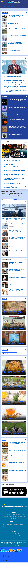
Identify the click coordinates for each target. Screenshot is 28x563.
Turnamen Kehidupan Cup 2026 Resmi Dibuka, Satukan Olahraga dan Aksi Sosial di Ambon (13, 183)
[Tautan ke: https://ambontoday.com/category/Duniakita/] (26, 96)
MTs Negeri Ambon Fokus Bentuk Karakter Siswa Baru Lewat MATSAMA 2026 (15, 91)
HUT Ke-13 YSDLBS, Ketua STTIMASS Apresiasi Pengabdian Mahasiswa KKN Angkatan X (14, 76)
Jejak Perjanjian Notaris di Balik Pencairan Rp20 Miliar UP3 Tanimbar (17, 36)
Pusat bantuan (10, 533)
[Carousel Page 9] (14, 352)
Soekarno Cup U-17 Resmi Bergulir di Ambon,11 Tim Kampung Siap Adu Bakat (15, 163)
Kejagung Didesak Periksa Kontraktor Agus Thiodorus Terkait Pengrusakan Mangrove (17, 29)
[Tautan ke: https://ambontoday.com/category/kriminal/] (26, 12)
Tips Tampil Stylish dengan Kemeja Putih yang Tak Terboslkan (16, 270)
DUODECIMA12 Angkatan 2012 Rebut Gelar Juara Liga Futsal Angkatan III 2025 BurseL (15, 187)
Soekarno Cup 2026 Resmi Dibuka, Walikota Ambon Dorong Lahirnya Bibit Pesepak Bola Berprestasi (14, 171)
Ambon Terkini (9, 524)
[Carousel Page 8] (13, 352)
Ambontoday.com (11, 543)
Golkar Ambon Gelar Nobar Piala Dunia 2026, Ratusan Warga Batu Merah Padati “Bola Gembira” (15, 160)
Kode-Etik (22, 516)
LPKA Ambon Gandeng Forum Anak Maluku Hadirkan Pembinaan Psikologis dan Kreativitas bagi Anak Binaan (17, 244)
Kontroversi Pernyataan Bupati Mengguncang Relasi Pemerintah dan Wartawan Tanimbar (16, 43)
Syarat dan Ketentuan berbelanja (14, 535)
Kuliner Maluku (14, 528)
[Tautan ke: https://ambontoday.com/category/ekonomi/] (25, 298)
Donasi (17, 518)
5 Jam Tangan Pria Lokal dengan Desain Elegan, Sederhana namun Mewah (17, 283)
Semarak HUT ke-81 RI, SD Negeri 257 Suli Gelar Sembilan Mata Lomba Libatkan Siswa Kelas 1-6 (14, 79)
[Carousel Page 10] (16, 352)
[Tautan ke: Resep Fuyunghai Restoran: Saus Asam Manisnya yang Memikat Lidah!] (5, 444)
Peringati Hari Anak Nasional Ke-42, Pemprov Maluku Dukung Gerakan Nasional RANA (15, 87)
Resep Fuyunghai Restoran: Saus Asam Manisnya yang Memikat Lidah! (17, 443)
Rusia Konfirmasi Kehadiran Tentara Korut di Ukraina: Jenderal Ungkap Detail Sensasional (17, 134)
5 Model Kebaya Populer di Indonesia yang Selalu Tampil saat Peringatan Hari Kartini (17, 277)
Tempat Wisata (23, 524)
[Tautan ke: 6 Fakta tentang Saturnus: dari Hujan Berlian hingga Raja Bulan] (4, 121)
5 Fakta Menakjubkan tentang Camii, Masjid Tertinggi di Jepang (16, 113)
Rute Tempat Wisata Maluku (18, 526)
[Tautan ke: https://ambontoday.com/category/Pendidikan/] (26, 58)
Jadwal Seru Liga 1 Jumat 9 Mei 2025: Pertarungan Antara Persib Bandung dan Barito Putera (16, 107)
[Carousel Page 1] (3, 352)
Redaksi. (4, 545)
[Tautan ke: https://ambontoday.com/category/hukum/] (25, 202)
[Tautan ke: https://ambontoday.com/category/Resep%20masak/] (25, 439)
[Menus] (2, 1)
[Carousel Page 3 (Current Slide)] (6, 352)
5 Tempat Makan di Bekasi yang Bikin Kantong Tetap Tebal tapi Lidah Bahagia (17, 449)
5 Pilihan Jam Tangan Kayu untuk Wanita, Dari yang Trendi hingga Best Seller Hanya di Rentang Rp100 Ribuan (17, 290)
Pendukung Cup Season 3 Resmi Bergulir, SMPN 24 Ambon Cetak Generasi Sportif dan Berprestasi (14, 175)
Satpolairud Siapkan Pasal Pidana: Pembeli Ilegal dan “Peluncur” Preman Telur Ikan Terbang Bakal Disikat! (13, 219)
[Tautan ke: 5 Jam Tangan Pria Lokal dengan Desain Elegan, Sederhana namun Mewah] (5, 285)
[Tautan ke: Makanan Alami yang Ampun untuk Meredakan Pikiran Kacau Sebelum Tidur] (5, 478)
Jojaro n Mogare (7, 526)
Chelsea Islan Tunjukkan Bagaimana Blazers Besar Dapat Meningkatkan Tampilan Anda (16, 263)
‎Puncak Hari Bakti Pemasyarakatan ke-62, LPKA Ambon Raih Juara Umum (14, 179)
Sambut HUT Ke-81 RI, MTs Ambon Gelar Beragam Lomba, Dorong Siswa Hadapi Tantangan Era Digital (14, 83)
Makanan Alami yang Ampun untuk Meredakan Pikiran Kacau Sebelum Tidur (17, 476)
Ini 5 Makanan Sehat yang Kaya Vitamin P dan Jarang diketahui (17, 456)
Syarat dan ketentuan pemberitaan (11, 516)
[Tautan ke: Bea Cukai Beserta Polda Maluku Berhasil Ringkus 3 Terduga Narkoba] (4, 51)
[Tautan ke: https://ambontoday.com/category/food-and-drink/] (25, 358)
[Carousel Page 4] (7, 352)
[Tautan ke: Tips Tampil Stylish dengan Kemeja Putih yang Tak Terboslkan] (5, 271)
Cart (16, 533)
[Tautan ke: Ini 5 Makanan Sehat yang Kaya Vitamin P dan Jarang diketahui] (5, 458)
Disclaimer (12, 518)
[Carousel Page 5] (9, 352)
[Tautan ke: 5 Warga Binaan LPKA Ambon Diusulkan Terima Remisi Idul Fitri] (4, 24)
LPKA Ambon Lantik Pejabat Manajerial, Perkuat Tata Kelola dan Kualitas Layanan (17, 251)
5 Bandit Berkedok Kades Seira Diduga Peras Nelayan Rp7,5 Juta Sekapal (17, 224)
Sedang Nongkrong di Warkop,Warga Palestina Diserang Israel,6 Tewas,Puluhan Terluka (17, 127)
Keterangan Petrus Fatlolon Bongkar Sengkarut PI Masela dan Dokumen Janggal (16, 16)
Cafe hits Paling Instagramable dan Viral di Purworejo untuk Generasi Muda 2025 (17, 470)
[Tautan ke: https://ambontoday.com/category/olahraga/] (26, 142)
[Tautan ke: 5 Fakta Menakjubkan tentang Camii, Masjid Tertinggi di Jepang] (4, 115)
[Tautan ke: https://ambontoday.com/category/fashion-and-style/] (25, 260)
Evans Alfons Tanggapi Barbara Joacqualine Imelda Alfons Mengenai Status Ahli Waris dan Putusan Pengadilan (16, 231)
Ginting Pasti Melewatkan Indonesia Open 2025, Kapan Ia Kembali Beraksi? (17, 100)
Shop (19, 533)
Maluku (3, 524)
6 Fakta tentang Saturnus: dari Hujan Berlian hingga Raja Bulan (16, 120)
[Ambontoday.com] (14, 1)
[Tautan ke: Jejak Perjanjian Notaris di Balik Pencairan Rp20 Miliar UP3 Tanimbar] (4, 37)
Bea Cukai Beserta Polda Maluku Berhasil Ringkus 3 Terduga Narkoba (17, 50)
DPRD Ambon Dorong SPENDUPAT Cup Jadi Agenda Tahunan (15, 167)
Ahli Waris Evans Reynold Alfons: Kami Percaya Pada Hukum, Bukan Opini (17, 238)
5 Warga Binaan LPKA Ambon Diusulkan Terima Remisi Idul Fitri (16, 23)
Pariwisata (16, 524)
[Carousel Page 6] (10, 352)
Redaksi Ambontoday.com (18, 514)
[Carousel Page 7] (12, 352)
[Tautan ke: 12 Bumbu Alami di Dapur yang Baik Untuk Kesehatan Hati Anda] (5, 464)
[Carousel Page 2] (4, 352)
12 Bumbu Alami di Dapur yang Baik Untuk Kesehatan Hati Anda (16, 463)
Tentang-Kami (7, 514)
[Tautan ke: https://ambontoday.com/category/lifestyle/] (25, 349)
